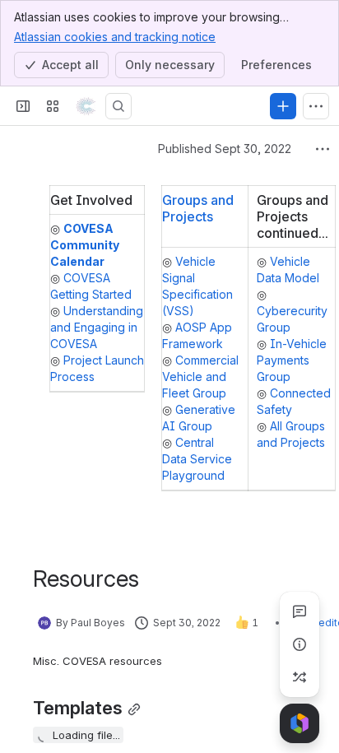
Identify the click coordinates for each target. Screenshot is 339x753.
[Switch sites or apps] (52, 106)
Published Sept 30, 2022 (224, 149)
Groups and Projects (198, 208)
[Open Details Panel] (299, 644)
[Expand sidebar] (23, 106)
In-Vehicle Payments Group (292, 360)
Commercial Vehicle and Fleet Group (200, 376)
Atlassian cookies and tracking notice (115, 37)
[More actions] (322, 149)
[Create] (283, 106)
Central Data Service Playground (197, 458)
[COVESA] (85, 106)
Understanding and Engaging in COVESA (96, 327)
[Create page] (299, 677)
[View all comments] (299, 611)
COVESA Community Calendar (84, 244)
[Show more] (316, 106)
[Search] (118, 106)
